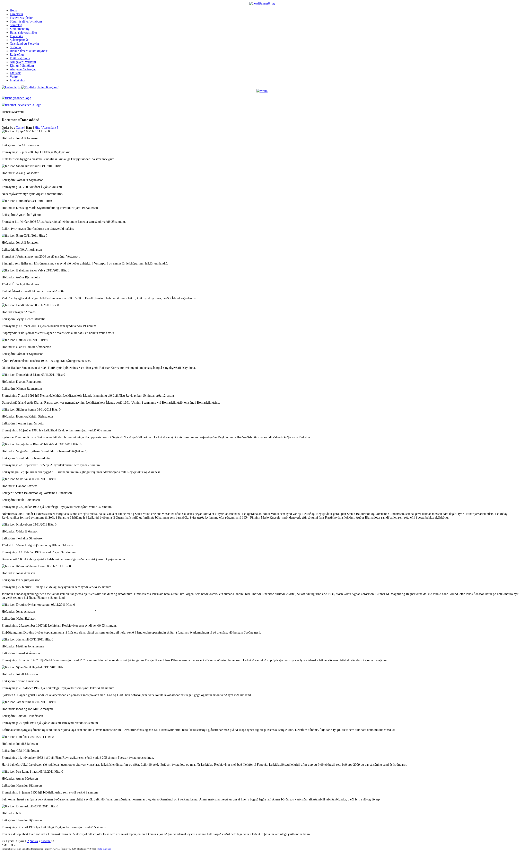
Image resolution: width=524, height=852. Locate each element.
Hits (37, 127)
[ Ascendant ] (49, 127)
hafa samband (104, 849)
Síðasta (46, 841)
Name (20, 127)
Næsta (34, 841)
